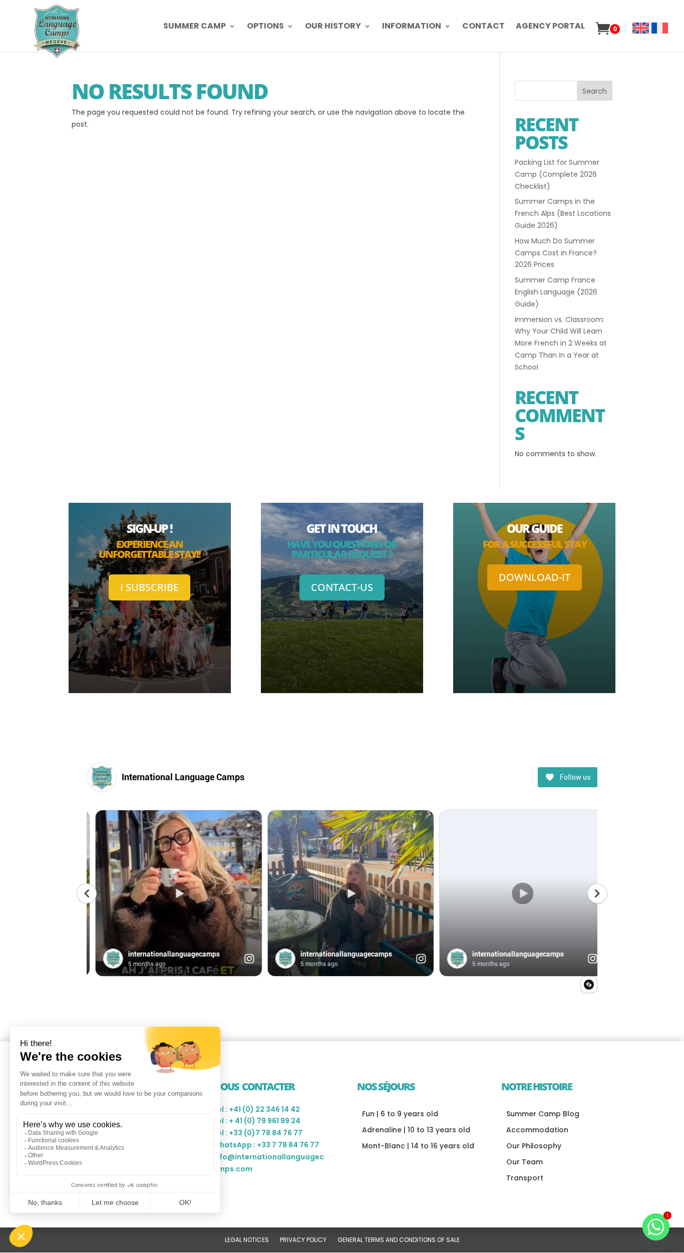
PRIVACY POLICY (303, 1240)
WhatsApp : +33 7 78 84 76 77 (266, 1145)
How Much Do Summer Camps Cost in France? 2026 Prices (556, 253)
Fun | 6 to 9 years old (400, 1114)
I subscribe (149, 587)
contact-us (342, 587)
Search (594, 91)
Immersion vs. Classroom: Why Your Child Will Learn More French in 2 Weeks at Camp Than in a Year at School (561, 343)
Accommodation (537, 1130)
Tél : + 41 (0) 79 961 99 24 (256, 1121)
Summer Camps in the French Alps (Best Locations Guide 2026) (563, 213)
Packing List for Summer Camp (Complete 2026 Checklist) (557, 174)
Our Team (524, 1162)
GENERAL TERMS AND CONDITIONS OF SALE (398, 1240)
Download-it (534, 577)
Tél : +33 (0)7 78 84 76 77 (257, 1133)
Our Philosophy (533, 1146)
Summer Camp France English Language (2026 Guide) (556, 292)
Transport (524, 1178)
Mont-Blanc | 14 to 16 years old (418, 1146)
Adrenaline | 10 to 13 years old (416, 1130)
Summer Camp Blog (542, 1114)
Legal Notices (247, 1240)
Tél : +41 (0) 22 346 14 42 (256, 1109)
